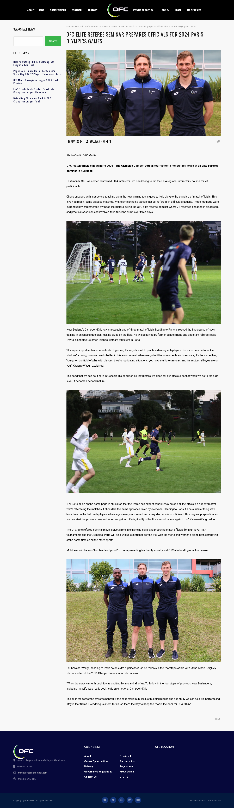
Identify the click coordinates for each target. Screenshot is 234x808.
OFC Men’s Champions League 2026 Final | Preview (36, 81)
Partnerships (127, 761)
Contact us (90, 776)
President (125, 756)
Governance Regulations (98, 771)
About (87, 756)
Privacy (88, 766)
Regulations (126, 766)
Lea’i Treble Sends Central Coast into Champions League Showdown (33, 91)
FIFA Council (127, 771)
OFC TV (124, 776)
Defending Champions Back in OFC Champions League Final (32, 100)
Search (53, 41)
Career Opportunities (96, 761)
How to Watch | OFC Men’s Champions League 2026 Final (33, 63)
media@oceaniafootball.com (32, 772)
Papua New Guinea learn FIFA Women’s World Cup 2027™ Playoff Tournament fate (37, 72)
